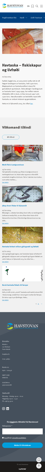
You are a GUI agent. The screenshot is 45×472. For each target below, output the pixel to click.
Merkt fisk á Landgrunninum (13, 165)
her (31, 103)
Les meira (5, 182)
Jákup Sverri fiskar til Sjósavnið (14, 205)
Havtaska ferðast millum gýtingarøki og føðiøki (20, 246)
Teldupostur (7, 426)
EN (28, 6)
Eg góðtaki (15, 438)
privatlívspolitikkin (19, 438)
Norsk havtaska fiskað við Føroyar (15, 285)
